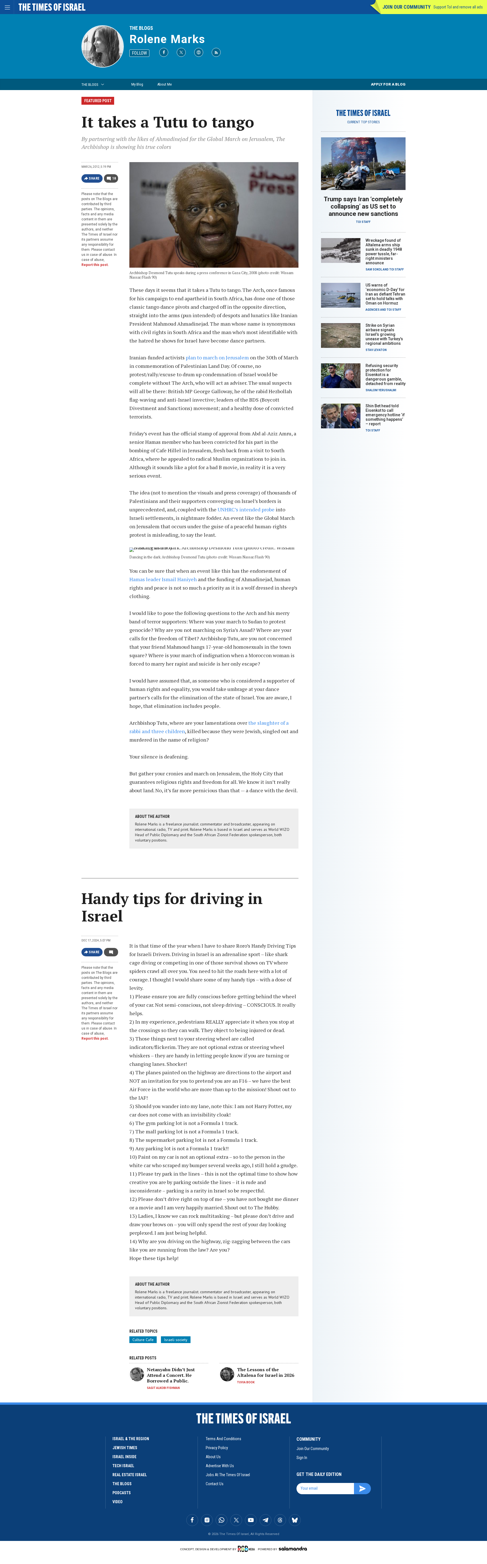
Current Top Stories (363, 122)
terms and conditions (223, 1439)
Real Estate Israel (129, 1475)
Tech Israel (123, 1466)
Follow (139, 53)
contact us (214, 1484)
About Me (164, 84)
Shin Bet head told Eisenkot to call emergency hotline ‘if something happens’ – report (385, 415)
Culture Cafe (143, 1339)
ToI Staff (363, 221)
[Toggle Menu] (7, 7)
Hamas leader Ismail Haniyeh (163, 579)
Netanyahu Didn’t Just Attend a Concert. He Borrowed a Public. (171, 1375)
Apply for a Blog (388, 84)
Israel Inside (124, 1457)
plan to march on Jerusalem (217, 357)
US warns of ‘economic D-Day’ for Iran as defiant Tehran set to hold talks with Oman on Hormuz (385, 294)
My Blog (137, 84)
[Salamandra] (293, 1548)
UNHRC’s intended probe (246, 509)
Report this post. (95, 265)
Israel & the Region (130, 1439)
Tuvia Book (245, 1382)
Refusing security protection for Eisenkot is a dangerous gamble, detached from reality (386, 374)
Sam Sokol (374, 269)
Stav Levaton (376, 350)
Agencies (373, 309)
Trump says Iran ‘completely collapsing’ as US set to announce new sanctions (363, 206)
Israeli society (175, 1339)
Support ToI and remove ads (458, 7)
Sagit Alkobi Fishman (163, 1388)
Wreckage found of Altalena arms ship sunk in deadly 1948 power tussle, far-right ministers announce (384, 251)
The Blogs (141, 28)
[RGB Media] (247, 1549)
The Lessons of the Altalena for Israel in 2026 (265, 1372)
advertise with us (220, 1466)
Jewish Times (124, 1448)
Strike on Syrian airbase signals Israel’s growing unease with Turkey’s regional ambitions (384, 334)
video (117, 1502)
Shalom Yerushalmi (381, 390)
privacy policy (217, 1448)
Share (94, 178)
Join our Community (406, 7)
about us (213, 1457)
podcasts (121, 1493)
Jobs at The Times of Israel (228, 1475)
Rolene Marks (167, 39)
